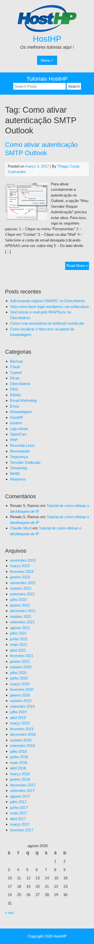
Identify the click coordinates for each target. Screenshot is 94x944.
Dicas (15, 378)
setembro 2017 (22, 790)
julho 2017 (18, 802)
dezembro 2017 (23, 785)
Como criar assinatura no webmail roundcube (47, 323)
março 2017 (20, 824)
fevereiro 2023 (21, 571)
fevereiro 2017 (21, 830)
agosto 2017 (20, 796)
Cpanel (16, 372)
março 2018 (20, 774)
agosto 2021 (20, 628)
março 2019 (20, 723)
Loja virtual (19, 429)
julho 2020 (18, 673)
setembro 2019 (22, 706)
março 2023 (20, 566)
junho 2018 (19, 757)
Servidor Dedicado (25, 462)
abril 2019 (18, 717)
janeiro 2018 (20, 779)
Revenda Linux (22, 445)
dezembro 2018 (23, 734)
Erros (14, 406)
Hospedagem (21, 412)
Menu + (47, 60)
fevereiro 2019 (21, 729)
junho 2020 (19, 678)
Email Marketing (23, 400)
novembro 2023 (23, 560)
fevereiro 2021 (21, 656)
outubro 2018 (20, 740)
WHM (15, 474)
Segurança (19, 457)
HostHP (47, 38)
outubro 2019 (20, 701)
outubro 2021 (20, 616)
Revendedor (20, 451)
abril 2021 (18, 650)
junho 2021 (19, 639)
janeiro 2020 (20, 695)
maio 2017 (18, 813)
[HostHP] (47, 30)
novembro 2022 (23, 583)
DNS (14, 389)
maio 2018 (18, 762)
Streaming (18, 468)
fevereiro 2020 (21, 689)
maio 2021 (18, 644)
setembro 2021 (22, 622)
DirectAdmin (20, 384)
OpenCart (18, 434)
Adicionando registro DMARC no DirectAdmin (47, 301)
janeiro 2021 (20, 661)
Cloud (15, 367)
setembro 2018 (22, 745)
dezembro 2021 (23, 611)
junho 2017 (19, 807)
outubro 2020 (20, 667)
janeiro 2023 (20, 577)
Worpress (18, 479)
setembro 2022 (22, 594)
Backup (16, 361)
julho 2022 (18, 599)
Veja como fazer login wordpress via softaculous (49, 306)
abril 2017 (18, 819)
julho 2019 (18, 712)
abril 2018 (18, 768)
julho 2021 (18, 633)
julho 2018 (18, 751)
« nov (9, 913)
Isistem (16, 423)
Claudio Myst (21, 528)
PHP (14, 440)
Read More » (77, 266)
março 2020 (20, 684)
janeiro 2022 (20, 605)
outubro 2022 (20, 588)
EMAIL (15, 395)
